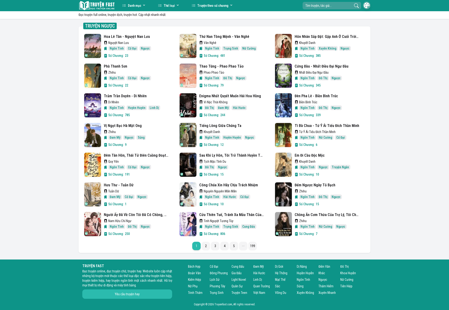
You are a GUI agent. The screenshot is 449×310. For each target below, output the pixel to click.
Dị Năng (302, 266)
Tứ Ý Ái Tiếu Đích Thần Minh (317, 132)
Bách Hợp (194, 266)
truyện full (91, 15)
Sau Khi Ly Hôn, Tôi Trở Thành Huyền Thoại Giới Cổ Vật (231, 155)
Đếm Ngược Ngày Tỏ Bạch (315, 185)
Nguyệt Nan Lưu (118, 43)
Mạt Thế (280, 279)
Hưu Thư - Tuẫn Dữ (119, 185)
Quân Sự (237, 286)
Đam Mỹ (258, 266)
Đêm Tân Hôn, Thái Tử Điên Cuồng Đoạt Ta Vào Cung (136, 155)
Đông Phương (219, 273)
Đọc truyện (89, 271)
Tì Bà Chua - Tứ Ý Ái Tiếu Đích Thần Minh (327, 125)
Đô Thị (344, 266)
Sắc (277, 286)
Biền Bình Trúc (308, 102)
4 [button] (224, 246)
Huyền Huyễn (305, 273)
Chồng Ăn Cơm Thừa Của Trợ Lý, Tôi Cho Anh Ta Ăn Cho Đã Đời (327, 215)
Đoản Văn (194, 273)
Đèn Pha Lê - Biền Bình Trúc (316, 96)
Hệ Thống (281, 273)
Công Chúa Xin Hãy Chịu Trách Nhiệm (228, 185)
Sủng (300, 286)
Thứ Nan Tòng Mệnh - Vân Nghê (224, 36)
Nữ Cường (346, 279)
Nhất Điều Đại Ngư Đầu (314, 72)
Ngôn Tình (303, 279)
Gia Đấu (237, 273)
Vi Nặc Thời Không (216, 102)
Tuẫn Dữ (113, 191)
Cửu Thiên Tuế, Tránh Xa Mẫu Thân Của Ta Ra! (231, 215)
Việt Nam (259, 293)
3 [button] (215, 246)
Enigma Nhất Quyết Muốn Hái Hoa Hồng (230, 96)
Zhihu (112, 72)
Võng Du (280, 293)
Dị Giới (279, 266)
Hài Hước (259, 273)
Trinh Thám (195, 293)
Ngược (323, 279)
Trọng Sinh (217, 293)
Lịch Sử (215, 279)
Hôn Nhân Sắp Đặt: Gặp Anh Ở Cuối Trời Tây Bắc (327, 36)
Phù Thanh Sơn (115, 66)
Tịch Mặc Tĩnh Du (215, 161)
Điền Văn (324, 266)
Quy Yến (113, 161)
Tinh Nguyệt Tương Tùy (218, 221)
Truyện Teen (239, 293)
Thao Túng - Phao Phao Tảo (221, 66)
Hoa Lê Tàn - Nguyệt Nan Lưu (127, 36)
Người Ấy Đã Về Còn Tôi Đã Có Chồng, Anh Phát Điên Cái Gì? (136, 215)
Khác (322, 273)
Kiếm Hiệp (194, 279)
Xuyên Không (305, 293)
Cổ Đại (214, 266)
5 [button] (234, 246)
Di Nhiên (113, 102)
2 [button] (206, 246)
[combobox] (332, 5)
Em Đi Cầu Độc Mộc (310, 155)
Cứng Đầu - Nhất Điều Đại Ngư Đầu (321, 66)
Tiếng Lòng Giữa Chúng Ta (220, 125)
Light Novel (239, 279)
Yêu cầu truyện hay (127, 294)
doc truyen (97, 5)
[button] (243, 246)
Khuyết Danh (307, 43)
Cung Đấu (238, 266)
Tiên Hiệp (346, 286)
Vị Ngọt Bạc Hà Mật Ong (123, 125)
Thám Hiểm (326, 286)
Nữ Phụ (193, 286)
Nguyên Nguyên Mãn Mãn (220, 191)
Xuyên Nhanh (327, 293)
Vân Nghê (210, 43)
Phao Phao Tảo (214, 72)
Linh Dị (257, 279)
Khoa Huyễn (348, 273)
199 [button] (252, 246)
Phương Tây (217, 286)
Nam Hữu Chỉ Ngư (119, 221)
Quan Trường (261, 286)
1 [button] (196, 246)
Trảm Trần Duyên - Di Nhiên (125, 96)
